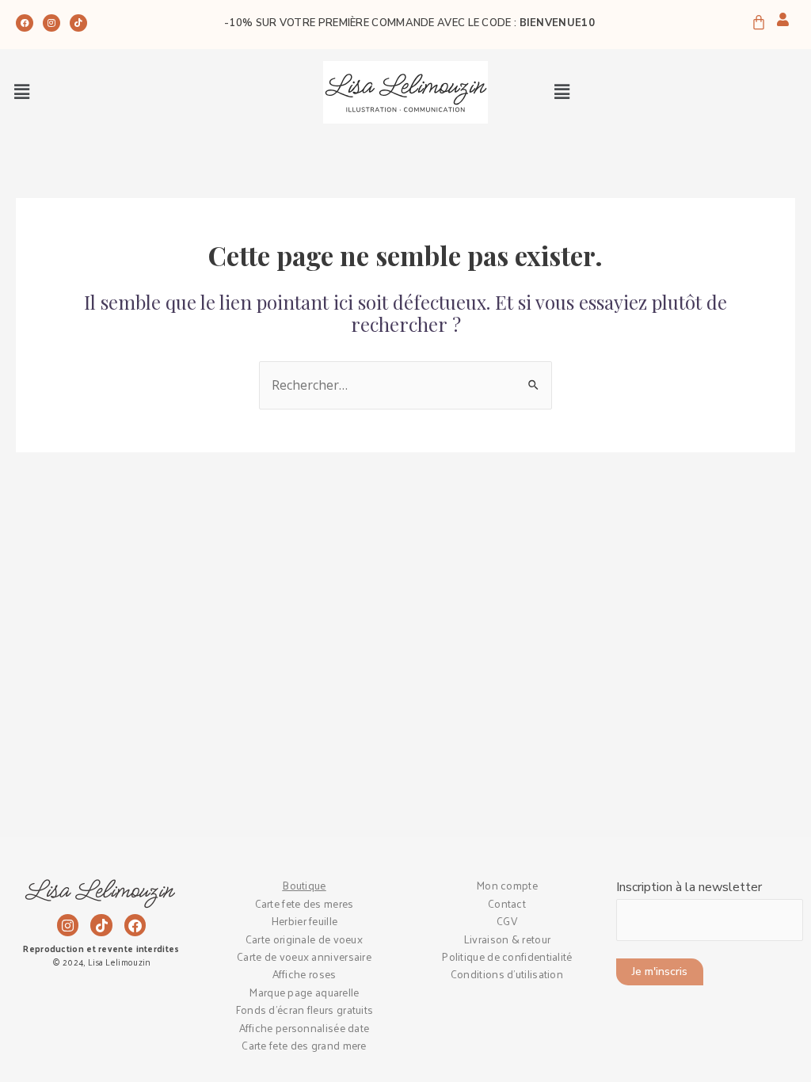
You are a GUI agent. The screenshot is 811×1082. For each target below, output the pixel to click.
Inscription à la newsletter (689, 887)
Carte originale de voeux (304, 939)
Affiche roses (304, 974)
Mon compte (507, 885)
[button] (21, 92)
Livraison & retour (506, 939)
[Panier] (759, 22)
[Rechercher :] (405, 385)
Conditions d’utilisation (507, 974)
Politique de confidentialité (506, 956)
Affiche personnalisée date (304, 1028)
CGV (507, 921)
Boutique (304, 885)
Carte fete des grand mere (304, 1045)
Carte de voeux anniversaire (304, 956)
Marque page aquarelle (304, 992)
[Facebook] (24, 23)
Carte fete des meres (304, 903)
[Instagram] (51, 23)
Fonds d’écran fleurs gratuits (304, 1009)
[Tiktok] (78, 23)
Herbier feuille (304, 921)
